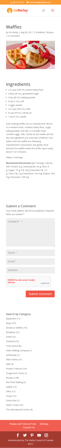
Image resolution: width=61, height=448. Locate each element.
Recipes (50, 32)
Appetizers (11, 318)
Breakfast (40, 32)
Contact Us (29, 427)
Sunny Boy (11, 400)
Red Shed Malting (14, 382)
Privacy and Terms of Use (22, 423)
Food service (12, 345)
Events (9, 336)
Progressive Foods (15, 373)
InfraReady (11, 355)
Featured (10, 341)
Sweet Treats (12, 405)
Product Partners (14, 368)
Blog (8, 323)
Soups (9, 396)
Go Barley (13, 32)
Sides (8, 391)
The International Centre (17, 409)
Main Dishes (12, 359)
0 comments (14, 35)
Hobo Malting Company (17, 350)
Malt (8, 364)
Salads (9, 386)
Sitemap (44, 423)
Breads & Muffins (14, 327)
